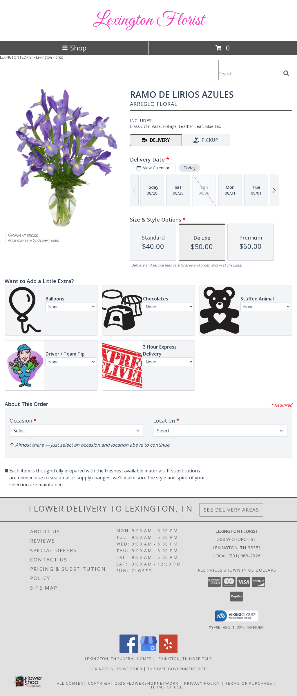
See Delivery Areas (231, 509)
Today (189, 168)
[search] (286, 73)
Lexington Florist (148, 20)
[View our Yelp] (168, 651)
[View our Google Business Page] (148, 651)
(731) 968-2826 (244, 556)
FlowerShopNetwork (153, 683)
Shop (78, 47)
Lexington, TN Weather (116, 668)
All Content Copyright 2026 (91, 683)
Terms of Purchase (248, 683)
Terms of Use (167, 687)
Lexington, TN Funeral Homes (118, 658)
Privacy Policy (202, 683)
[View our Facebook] (128, 651)
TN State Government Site (177, 668)
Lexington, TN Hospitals (184, 658)
